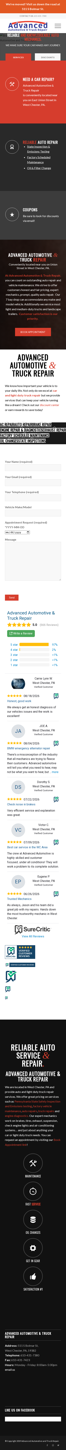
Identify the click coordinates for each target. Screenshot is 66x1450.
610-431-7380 (40, 16)
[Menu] (56, 26)
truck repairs (46, 1111)
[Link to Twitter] (58, 1445)
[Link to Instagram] (53, 1445)
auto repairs (29, 1111)
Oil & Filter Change (39, 168)
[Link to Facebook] (47, 1445)
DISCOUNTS (47, 57)
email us (10, 1369)
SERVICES (18, 57)
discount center (49, 405)
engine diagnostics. (17, 1115)
